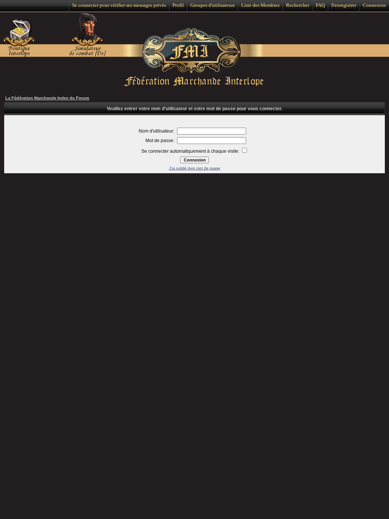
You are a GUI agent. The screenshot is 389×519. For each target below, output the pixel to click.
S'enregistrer (343, 5)
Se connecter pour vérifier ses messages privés (119, 5)
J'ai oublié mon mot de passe (194, 168)
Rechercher (297, 5)
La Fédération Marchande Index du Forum (47, 98)
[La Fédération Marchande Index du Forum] (194, 56)
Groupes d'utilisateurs (212, 5)
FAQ (320, 5)
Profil (178, 5)
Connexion (374, 5)
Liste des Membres (260, 5)
